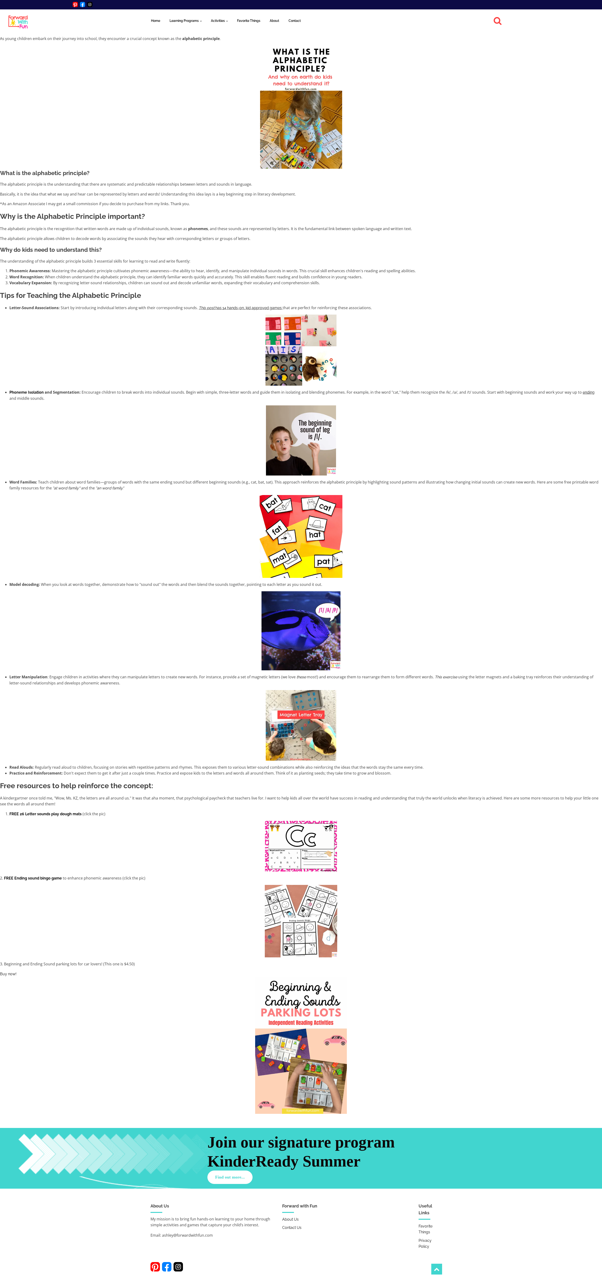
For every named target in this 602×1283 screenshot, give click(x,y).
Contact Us (291, 1227)
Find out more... (230, 1177)
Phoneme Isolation (26, 392)
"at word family (66, 488)
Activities (218, 21)
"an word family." (110, 488)
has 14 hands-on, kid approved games (240, 308)
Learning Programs (184, 21)
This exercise (446, 677)
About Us (290, 1219)
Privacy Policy (425, 1243)
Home (155, 21)
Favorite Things (248, 21)
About (274, 21)
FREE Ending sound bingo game (33, 878)
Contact (295, 21)
